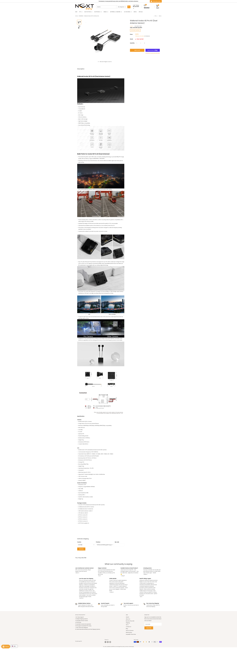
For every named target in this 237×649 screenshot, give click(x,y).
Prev (156, 16)
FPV (80, 11)
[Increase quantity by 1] (144, 43)
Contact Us (128, 626)
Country (79, 542)
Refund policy (129, 632)
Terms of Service (129, 630)
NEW (76, 11)
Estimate (81, 549)
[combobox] (106, 7)
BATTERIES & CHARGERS (115, 11)
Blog (127, 628)
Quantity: (132, 43)
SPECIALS (141, 11)
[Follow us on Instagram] (108, 642)
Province (98, 542)
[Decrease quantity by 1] (136, 43)
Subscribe (148, 628)
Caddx (131, 26)
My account (136, 6)
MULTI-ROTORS (87, 11)
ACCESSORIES (127, 11)
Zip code (117, 542)
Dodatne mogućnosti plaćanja (153, 53)
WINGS (135, 11)
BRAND (105, 11)
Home (76, 16)
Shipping (128, 622)
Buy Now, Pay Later (130, 621)
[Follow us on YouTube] (110, 642)
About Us (128, 619)
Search (127, 617)
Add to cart (137, 50)
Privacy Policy (122, 646)
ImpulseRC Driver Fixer (131, 634)
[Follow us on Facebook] (105, 642)
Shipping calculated (139, 36)
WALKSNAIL (81, 16)
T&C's (127, 624)
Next (160, 16)
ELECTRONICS (97, 11)
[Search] (128, 7)
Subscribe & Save (157, 1)
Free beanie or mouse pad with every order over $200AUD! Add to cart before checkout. (118, 1)
